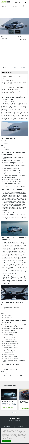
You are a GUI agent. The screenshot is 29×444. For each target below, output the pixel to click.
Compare (3, 6)
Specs (14, 67)
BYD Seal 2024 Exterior (10, 84)
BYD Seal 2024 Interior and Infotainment (14, 87)
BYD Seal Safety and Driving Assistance (15, 91)
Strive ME (7, 426)
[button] (2, 26)
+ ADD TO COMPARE (7, 407)
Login (26, 6)
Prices (23, 67)
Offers (15, 6)
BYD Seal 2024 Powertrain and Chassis (15, 82)
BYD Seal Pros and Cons (11, 89)
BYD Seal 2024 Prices (10, 93)
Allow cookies (6, 440)
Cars (7, 15)
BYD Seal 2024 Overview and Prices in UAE (13, 77)
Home (2, 15)
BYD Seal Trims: (8, 80)
